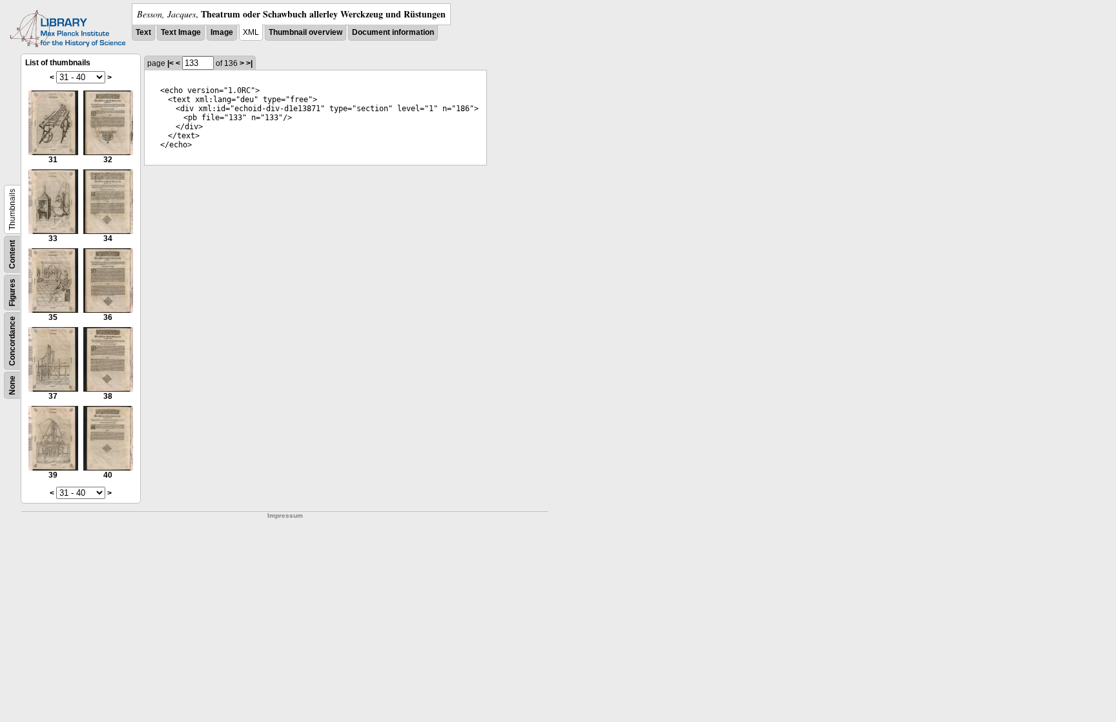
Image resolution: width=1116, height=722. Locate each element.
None (12, 385)
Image (222, 32)
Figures (12, 292)
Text (143, 32)
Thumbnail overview (305, 32)
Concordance (12, 341)
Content (12, 254)
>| (249, 63)
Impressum (285, 515)
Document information (393, 32)
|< (170, 63)
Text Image (181, 32)
